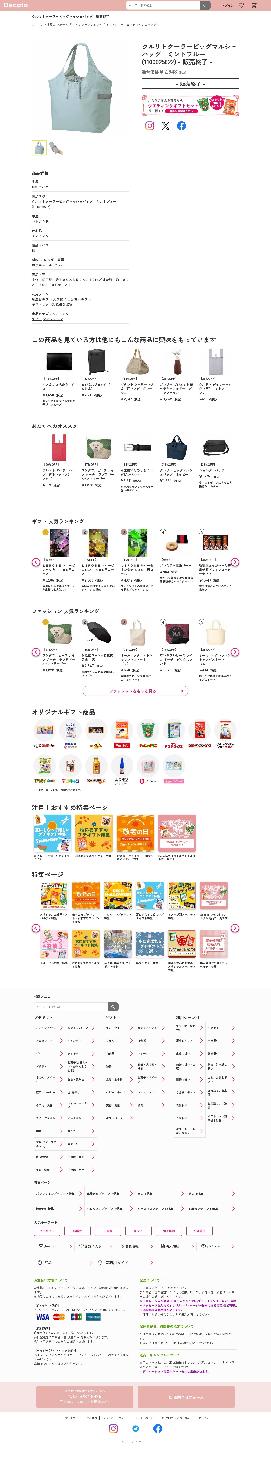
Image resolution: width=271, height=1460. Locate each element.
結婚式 (77, 1231)
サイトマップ (72, 1418)
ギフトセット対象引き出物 (52, 304)
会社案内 (92, 1418)
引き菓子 (199, 1231)
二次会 (108, 1231)
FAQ (57, 1341)
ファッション (53, 318)
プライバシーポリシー (116, 1418)
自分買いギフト (79, 299)
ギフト (37, 318)
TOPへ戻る (202, 1418)
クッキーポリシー (145, 1418)
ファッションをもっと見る (132, 691)
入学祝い (59, 299)
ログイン (227, 5)
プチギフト (47, 1231)
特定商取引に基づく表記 (176, 1418)
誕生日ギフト (42, 299)
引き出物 (169, 1231)
